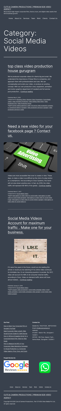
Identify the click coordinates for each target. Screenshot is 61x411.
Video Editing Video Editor (36, 101)
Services (26, 18)
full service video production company (42, 105)
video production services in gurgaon (37, 107)
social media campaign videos (37, 289)
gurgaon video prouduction (20, 289)
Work (39, 18)
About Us (18, 18)
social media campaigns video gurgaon (29, 291)
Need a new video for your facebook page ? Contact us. (30, 131)
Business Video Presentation (35, 99)
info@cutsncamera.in (43, 328)
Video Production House (24, 103)
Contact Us (53, 18)
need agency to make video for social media (25, 195)
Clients (45, 18)
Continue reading (27, 91)
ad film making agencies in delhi (21, 105)
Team (33, 18)
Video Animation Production (20, 101)
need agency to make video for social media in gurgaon (28, 199)
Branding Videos (21, 99)
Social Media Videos (22, 193)
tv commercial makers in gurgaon (17, 107)
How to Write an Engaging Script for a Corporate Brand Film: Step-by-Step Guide (16, 338)
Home (11, 18)
